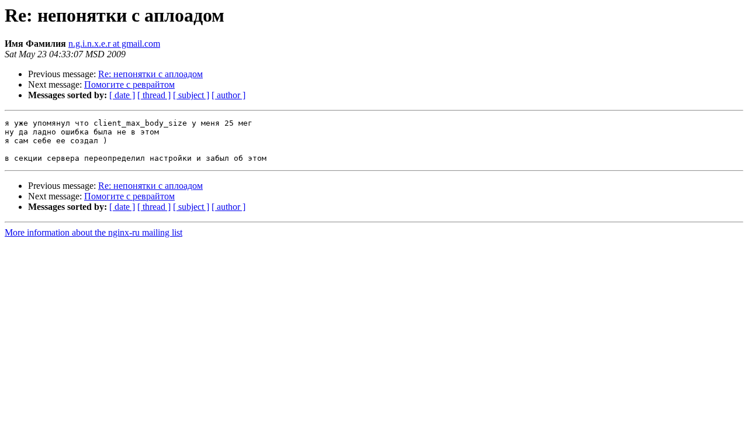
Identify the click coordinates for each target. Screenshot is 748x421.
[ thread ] (154, 95)
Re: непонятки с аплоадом (150, 74)
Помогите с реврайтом (129, 84)
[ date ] (122, 95)
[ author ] (228, 95)
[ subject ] (191, 95)
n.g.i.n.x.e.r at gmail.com (114, 44)
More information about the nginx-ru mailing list (93, 232)
